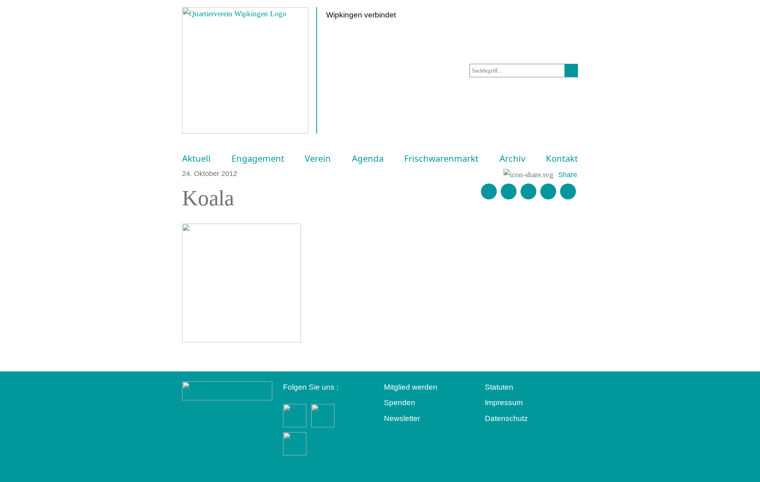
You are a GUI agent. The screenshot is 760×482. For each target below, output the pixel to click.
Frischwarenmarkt (441, 158)
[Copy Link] (568, 191)
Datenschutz (506, 418)
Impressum (504, 402)
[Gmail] (489, 191)
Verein (318, 158)
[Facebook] (509, 191)
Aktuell (196, 158)
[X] (528, 191)
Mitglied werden (410, 387)
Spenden (399, 402)
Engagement (258, 158)
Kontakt (562, 158)
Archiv (512, 158)
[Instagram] (548, 191)
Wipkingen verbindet (361, 15)
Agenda (368, 158)
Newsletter (402, 418)
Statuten (499, 387)
